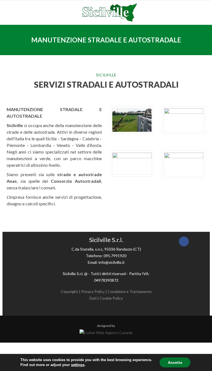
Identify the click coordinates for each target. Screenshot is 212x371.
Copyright (69, 291)
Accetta (175, 362)
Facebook (184, 241)
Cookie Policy (111, 298)
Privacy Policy (93, 291)
